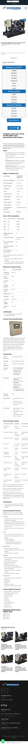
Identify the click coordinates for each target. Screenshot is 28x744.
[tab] (14, 58)
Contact (12, 3)
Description (14, 58)
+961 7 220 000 (5, 692)
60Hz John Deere (9, 53)
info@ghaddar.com (6, 690)
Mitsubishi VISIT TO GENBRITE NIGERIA (10, 723)
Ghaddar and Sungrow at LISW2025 (9, 727)
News (16, 3)
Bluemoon (14, 737)
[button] (24, 20)
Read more (7, 636)
